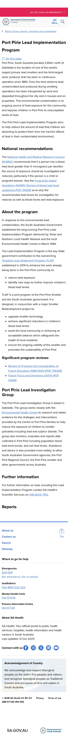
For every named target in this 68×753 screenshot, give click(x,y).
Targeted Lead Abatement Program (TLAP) (28, 260)
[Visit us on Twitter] (41, 647)
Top (62, 536)
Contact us (9, 536)
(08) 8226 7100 (38, 494)
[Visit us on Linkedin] (48, 647)
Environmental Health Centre (20, 412)
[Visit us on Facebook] (26, 647)
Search (6, 543)
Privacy (40, 698)
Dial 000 (7, 572)
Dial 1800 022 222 (13, 587)
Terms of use (54, 698)
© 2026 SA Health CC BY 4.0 (17, 698)
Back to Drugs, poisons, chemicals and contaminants (30, 31)
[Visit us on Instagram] (33, 647)
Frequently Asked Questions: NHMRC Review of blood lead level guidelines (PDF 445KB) (30, 185)
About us (7, 530)
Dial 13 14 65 (8, 597)
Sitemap (7, 549)
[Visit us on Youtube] (56, 647)
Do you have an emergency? (46, 12)
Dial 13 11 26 (8, 607)
